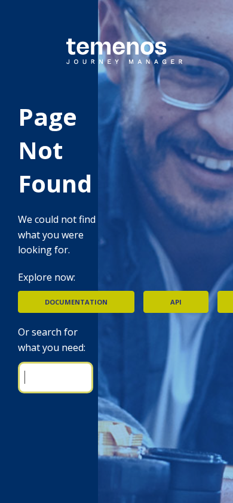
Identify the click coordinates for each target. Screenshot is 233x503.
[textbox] (55, 377)
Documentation (76, 301)
